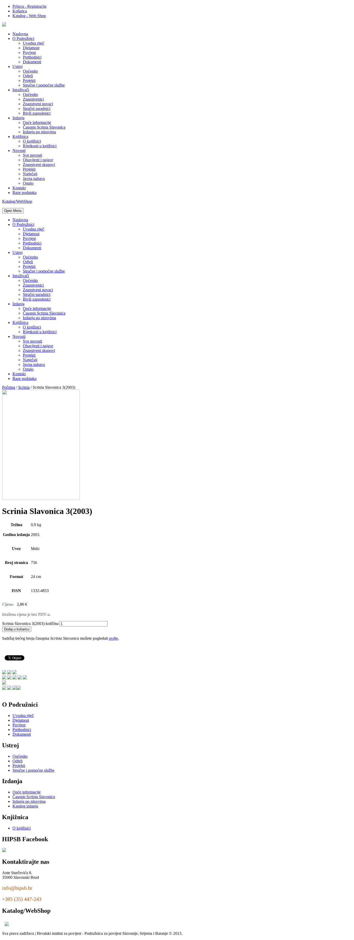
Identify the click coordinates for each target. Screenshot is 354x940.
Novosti (18, 150)
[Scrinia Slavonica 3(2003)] (41, 498)
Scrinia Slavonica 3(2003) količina (30, 623)
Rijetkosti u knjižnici (39, 146)
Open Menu (13, 211)
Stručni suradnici (36, 108)
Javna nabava (34, 178)
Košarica (19, 11)
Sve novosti (32, 155)
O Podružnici (23, 38)
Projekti (29, 80)
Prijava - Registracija (29, 6)
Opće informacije (37, 122)
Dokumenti (32, 62)
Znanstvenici (33, 99)
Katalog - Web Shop (29, 15)
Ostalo (28, 183)
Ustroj (17, 66)
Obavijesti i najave (38, 160)
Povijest (29, 52)
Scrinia (24, 387)
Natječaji (30, 174)
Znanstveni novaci (38, 104)
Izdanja (18, 118)
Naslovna (20, 34)
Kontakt (19, 188)
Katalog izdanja (25, 806)
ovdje (113, 638)
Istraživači (20, 90)
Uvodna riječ (33, 43)
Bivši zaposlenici (37, 113)
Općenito (30, 71)
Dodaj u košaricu (16, 629)
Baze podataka (24, 192)
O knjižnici (32, 141)
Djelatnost (31, 48)
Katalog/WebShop (17, 201)
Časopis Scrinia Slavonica (44, 127)
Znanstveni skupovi (39, 164)
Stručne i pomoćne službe (44, 85)
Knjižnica (20, 136)
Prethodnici (32, 57)
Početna (8, 387)
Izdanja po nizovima (39, 132)
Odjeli (28, 76)
